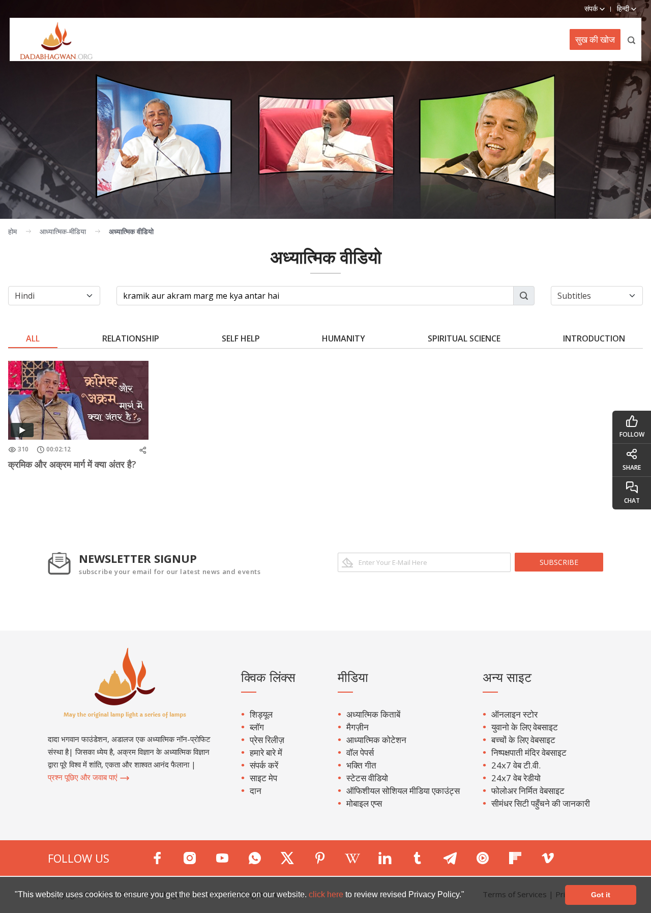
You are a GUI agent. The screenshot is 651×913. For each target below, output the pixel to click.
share (632, 467)
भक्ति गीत (361, 765)
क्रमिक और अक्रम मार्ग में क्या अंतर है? (72, 464)
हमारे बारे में (266, 752)
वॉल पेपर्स (360, 752)
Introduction (594, 338)
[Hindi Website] (51, 39)
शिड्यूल (261, 714)
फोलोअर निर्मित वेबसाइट (528, 790)
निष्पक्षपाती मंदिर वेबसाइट (529, 752)
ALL (33, 338)
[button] (467, 895)
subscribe (559, 562)
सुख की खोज (595, 39)
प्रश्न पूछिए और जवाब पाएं (84, 777)
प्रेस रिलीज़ (267, 740)
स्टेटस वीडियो (367, 778)
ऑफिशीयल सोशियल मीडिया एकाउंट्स (403, 790)
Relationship (130, 338)
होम (12, 231)
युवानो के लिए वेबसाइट (524, 727)
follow (631, 434)
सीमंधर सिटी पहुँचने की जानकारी (540, 803)
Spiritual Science (464, 338)
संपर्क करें (264, 765)
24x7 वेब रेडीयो (516, 778)
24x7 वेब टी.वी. (516, 765)
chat (632, 500)
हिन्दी (624, 8)
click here (327, 894)
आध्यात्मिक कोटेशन (376, 740)
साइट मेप (263, 778)
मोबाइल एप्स (364, 803)
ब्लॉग (257, 727)
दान (255, 790)
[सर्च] (632, 39)
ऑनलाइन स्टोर (514, 714)
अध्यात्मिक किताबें (373, 714)
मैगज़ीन (357, 727)
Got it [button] (600, 895)
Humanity (343, 338)
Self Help (241, 338)
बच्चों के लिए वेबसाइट (523, 740)
